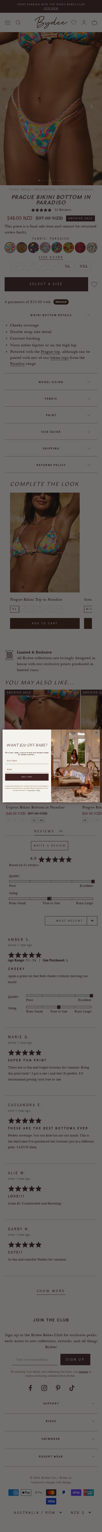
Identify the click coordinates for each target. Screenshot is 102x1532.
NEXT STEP (26, 777)
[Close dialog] (96, 733)
